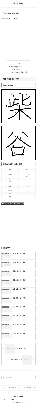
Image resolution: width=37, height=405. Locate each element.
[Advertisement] (18, 40)
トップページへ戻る (9, 399)
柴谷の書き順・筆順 (16, 67)
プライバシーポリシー (27, 399)
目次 (16, 63)
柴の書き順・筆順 (7, 203)
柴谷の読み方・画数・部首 (19, 72)
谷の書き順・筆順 (19, 203)
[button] (33, 377)
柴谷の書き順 (16, 69)
